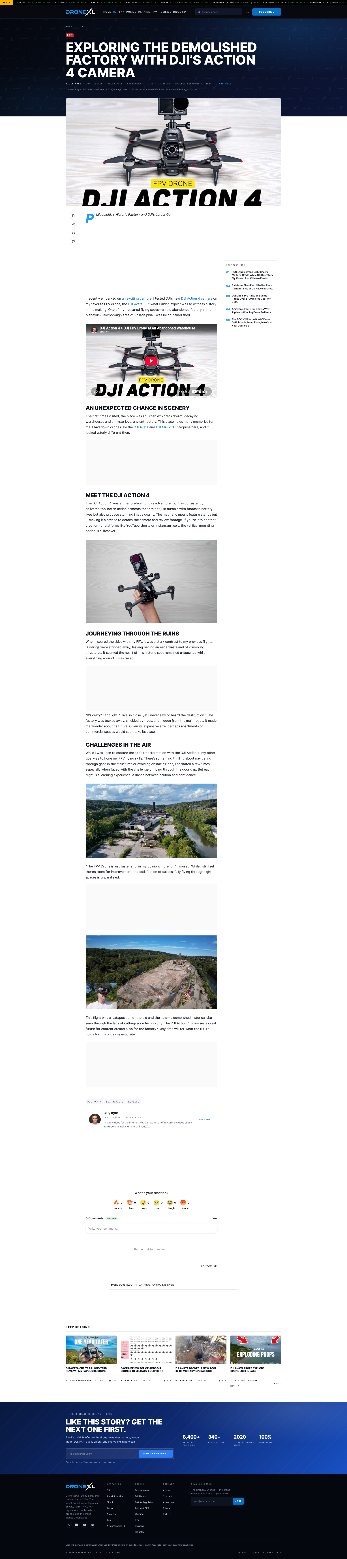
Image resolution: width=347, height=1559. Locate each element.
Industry (180, 11)
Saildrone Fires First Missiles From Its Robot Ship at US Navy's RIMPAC (253, 287)
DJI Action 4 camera (196, 298)
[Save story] (73, 215)
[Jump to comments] (73, 241)
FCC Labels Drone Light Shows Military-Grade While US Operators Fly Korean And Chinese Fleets (252, 275)
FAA (122, 11)
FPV (154, 11)
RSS (279, 1552)
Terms (255, 1552)
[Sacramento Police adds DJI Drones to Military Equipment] (146, 1350)
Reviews (165, 11)
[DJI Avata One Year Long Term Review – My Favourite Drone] (91, 1350)
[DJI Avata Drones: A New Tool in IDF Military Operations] (200, 1350)
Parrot (110, 1508)
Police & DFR (142, 1508)
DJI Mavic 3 (165, 427)
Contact (167, 1496)
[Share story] (73, 224)
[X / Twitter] (69, 1525)
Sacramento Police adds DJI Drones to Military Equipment (142, 1370)
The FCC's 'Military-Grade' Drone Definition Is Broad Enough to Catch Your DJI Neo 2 (252, 322)
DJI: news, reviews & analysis (156, 1284)
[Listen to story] (73, 232)
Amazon (111, 1514)
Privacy (242, 1552)
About (166, 1490)
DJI (115, 11)
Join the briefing (156, 1453)
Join (238, 1501)
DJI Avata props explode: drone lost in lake (247, 1370)
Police (131, 11)
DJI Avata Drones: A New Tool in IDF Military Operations (196, 1370)
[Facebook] (77, 1525)
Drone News (142, 1490)
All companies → (116, 1525)
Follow (204, 1119)
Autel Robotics (115, 1496)
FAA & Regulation (144, 1502)
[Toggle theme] (247, 12)
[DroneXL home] (80, 12)
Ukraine (144, 11)
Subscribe (266, 11)
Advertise (168, 1502)
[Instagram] (92, 1525)
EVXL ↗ (167, 1514)
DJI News (140, 1496)
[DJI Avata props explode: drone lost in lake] (255, 1350)
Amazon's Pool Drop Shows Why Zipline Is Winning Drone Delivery (251, 311)
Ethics (166, 1508)
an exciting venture (136, 298)
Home (107, 11)
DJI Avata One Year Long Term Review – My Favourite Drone (86, 1370)
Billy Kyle (111, 1113)
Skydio (110, 1502)
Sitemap (268, 1552)
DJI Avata (135, 304)
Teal (109, 1520)
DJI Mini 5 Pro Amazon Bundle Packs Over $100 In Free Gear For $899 (251, 299)
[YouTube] (84, 1525)
